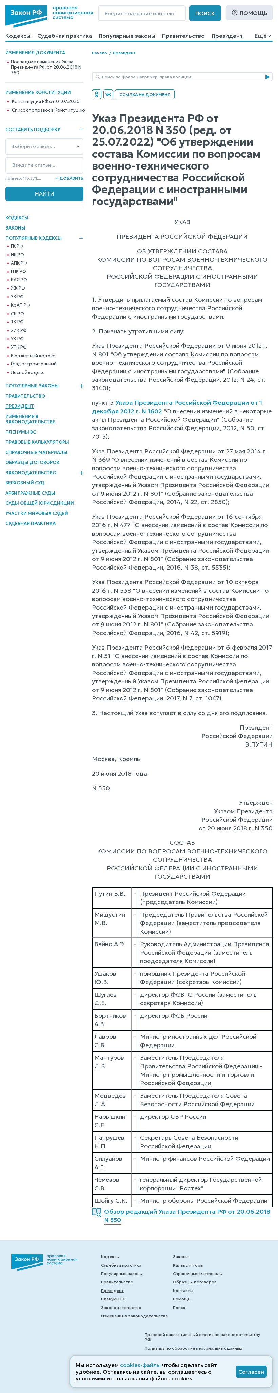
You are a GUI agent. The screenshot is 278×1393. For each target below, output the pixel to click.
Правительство (183, 35)
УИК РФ (18, 330)
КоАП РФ (20, 305)
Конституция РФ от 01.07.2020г (46, 101)
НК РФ (17, 255)
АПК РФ (19, 263)
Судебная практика (64, 35)
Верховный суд (24, 483)
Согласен (251, 1371)
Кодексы (18, 35)
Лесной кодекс (27, 372)
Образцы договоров (32, 462)
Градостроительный (34, 364)
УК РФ (17, 339)
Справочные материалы (36, 452)
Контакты (183, 1290)
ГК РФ (17, 246)
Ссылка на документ (144, 94)
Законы (15, 228)
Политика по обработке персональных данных (193, 1348)
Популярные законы (127, 35)
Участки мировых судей (36, 513)
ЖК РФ (18, 288)
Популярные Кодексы (33, 238)
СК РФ (17, 314)
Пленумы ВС (20, 432)
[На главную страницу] (49, 16)
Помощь (253, 12)
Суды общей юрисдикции (39, 503)
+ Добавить (69, 178)
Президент (227, 35)
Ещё (260, 35)
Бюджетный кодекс (33, 356)
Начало (99, 52)
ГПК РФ (18, 271)
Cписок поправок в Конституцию (48, 110)
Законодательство (30, 473)
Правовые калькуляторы (37, 442)
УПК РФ (18, 347)
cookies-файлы (140, 1364)
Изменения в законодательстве (30, 419)
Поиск (205, 13)
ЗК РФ (17, 297)
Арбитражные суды (30, 493)
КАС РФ (19, 280)
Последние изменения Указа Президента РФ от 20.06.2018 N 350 (46, 67)
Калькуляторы (188, 1265)
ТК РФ (17, 322)
